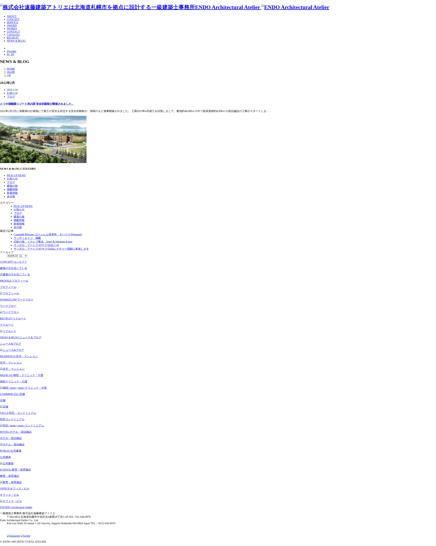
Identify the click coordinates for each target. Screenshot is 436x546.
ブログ (11, 96)
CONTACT (13, 31)
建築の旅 (12, 185)
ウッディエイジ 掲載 (27, 238)
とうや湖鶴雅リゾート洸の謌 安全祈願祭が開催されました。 (37, 103)
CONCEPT (13, 19)
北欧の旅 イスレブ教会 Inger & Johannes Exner (43, 241)
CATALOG (13, 34)
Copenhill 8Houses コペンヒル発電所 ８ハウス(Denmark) (48, 234)
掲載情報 (12, 189)
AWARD (12, 25)
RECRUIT (13, 37)
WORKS (12, 28)
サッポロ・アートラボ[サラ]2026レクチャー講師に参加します (51, 248)
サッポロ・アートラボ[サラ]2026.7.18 (36, 245)
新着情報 (12, 192)
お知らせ (12, 93)
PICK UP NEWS (16, 175)
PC (8, 54)
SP (12, 54)
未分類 (11, 196)
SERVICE (12, 22)
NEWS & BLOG (16, 40)
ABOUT (12, 16)
